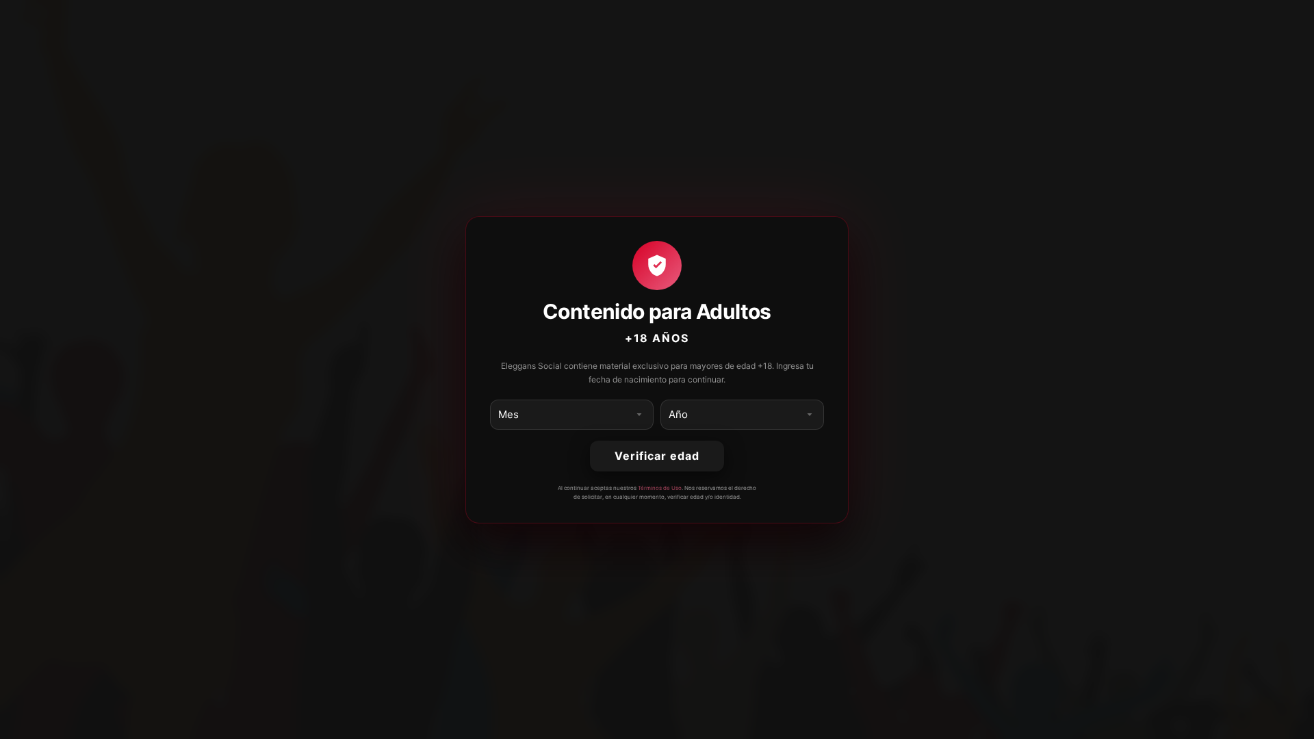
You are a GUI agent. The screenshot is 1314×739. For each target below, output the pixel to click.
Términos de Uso (660, 487)
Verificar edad (657, 456)
